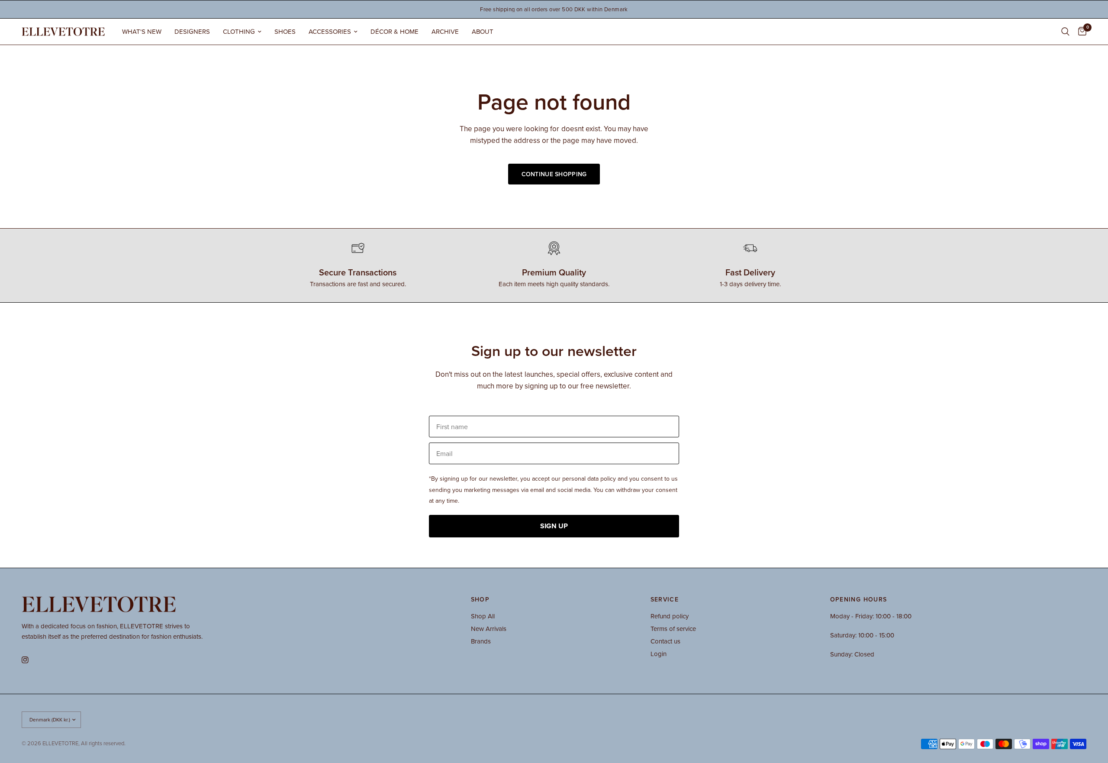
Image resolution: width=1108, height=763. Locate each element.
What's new (141, 31)
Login (659, 653)
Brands (481, 641)
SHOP (480, 599)
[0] (1080, 32)
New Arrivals (488, 628)
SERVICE (665, 599)
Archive (445, 31)
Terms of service (673, 628)
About (482, 31)
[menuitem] (142, 31)
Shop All (483, 616)
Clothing (239, 31)
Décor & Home (394, 31)
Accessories (330, 31)
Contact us (665, 641)
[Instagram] (31, 659)
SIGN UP (554, 526)
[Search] (1065, 32)
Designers (192, 31)
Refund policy (670, 616)
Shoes (285, 31)
